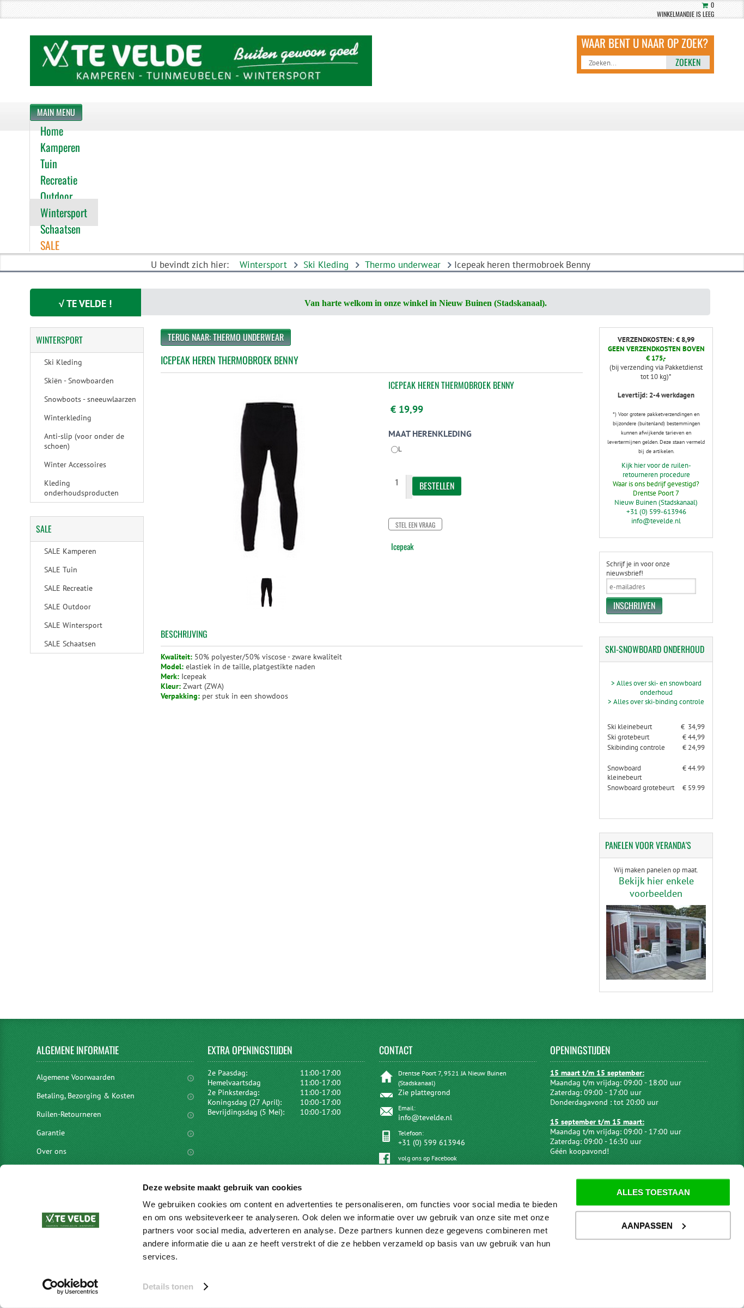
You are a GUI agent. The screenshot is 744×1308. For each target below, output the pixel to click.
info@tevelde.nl (656, 520)
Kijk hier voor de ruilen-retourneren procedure (656, 470)
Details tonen (168, 1286)
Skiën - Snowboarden (79, 381)
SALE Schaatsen (70, 644)
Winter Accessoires (75, 464)
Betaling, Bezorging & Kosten (85, 1096)
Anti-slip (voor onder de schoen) (84, 441)
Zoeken (687, 62)
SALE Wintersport (73, 625)
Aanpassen (647, 1225)
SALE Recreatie (68, 588)
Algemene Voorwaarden (75, 1077)
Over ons (51, 1151)
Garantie (50, 1133)
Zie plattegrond (424, 1092)
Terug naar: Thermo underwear (226, 337)
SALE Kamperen (70, 551)
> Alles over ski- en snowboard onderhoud (656, 688)
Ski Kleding (326, 265)
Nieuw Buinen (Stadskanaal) (656, 502)
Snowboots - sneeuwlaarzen (90, 399)
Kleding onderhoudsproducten (81, 488)
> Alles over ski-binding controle (656, 701)
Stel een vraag (415, 524)
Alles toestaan (653, 1192)
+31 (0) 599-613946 (656, 511)
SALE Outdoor (67, 607)
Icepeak (402, 546)
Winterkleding (68, 418)
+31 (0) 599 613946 (431, 1142)
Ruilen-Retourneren (68, 1114)
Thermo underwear (403, 265)
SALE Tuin (60, 569)
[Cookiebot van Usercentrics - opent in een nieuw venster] (70, 1287)
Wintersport (263, 265)
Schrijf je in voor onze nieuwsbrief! (638, 568)
